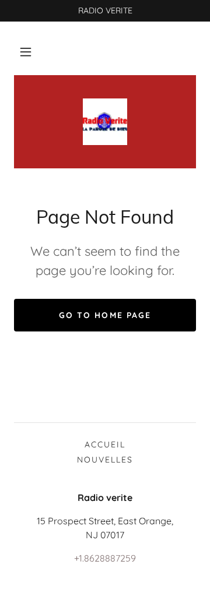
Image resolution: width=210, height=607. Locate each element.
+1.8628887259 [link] (105, 558)
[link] (105, 121)
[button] (25, 51)
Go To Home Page (104, 315)
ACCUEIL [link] (105, 444)
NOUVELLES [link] (105, 459)
